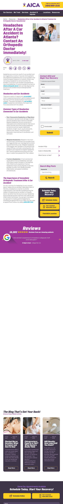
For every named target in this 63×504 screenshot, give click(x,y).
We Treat (17, 12)
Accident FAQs (42, 146)
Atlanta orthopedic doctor (11, 86)
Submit (50, 132)
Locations (46, 12)
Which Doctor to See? (45, 155)
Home (5, 19)
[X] (24, 68)
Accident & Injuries (34, 13)
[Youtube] (28, 68)
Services (25, 12)
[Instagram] (19, 68)
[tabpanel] (12, 444)
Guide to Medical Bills (44, 151)
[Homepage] (31, 5)
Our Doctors (7, 12)
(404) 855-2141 (52, 5)
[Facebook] (15, 68)
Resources (56, 12)
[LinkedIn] (10, 68)
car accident (27, 96)
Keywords (44, 169)
